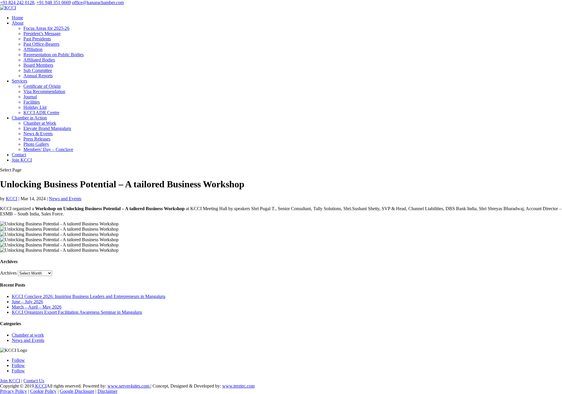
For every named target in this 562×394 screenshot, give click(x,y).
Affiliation (32, 49)
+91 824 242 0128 (17, 2)
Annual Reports (38, 75)
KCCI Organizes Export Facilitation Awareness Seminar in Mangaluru (77, 312)
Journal (30, 96)
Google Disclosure (77, 391)
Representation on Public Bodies (53, 54)
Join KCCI (22, 159)
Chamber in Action (29, 117)
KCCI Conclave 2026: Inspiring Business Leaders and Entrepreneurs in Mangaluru (88, 296)
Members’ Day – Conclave (48, 149)
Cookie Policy (43, 391)
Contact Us (33, 380)
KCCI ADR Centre (41, 112)
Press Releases (36, 138)
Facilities (31, 102)
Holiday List (35, 107)
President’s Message (42, 33)
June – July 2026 (27, 301)
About (17, 22)
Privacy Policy (13, 391)
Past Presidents (37, 38)
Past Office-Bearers (41, 44)
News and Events (65, 198)
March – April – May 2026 (36, 306)
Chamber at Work (39, 123)
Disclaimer (107, 391)
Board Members (38, 65)
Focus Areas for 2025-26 (46, 28)
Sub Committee (37, 70)
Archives (8, 272)
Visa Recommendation (44, 91)
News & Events (38, 133)
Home (17, 17)
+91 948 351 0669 (54, 2)
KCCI (11, 198)
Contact (19, 154)
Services (19, 80)
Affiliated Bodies (39, 59)
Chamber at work (28, 335)
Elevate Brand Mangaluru (47, 128)
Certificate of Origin (42, 86)
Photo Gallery (36, 144)
